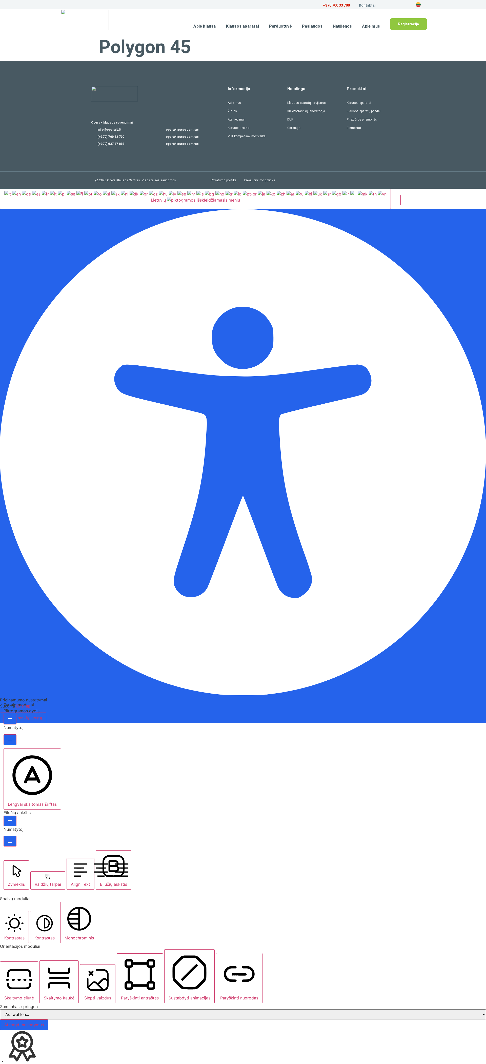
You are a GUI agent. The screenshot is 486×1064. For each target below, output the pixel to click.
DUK (290, 119)
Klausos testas (239, 128)
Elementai (354, 128)
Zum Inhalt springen (19, 1006)
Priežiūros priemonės (362, 119)
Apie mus (371, 26)
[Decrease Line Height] (10, 841)
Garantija (293, 128)
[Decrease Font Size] (10, 739)
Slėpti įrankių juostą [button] (23, 717)
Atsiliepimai (236, 119)
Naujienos (342, 26)
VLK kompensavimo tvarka (247, 136)
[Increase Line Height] (10, 821)
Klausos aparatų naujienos (306, 103)
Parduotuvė (280, 26)
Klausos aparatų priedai (364, 111)
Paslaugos (312, 26)
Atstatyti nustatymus (24, 1024)
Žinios (232, 111)
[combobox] (195, 199)
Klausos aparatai (242, 26)
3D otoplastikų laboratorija (306, 111)
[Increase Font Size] (10, 719)
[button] (396, 200)
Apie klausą (204, 26)
